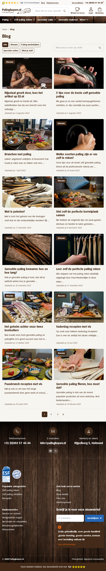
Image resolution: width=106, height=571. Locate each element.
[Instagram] (55, 451)
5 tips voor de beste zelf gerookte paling (78, 94)
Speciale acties (10, 50)
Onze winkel (62, 494)
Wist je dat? (27, 50)
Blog (43, 3)
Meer (82, 19)
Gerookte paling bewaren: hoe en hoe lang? (26, 270)
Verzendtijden (77, 3)
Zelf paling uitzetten (12, 494)
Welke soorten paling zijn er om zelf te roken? (76, 156)
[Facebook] (50, 451)
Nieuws (14, 45)
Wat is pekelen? (15, 211)
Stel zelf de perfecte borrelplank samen (77, 213)
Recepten (6, 498)
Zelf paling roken (23, 19)
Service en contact (11, 513)
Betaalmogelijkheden (12, 525)
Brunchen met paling (18, 154)
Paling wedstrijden (30, 45)
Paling (5, 19)
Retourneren (8, 529)
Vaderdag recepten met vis (73, 326)
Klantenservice (53, 3)
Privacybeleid (77, 559)
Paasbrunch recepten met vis (23, 384)
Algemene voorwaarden (94, 559)
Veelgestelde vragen (12, 517)
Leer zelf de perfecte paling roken (78, 269)
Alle (5, 45)
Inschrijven (93, 518)
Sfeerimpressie (63, 502)
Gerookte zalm (45, 19)
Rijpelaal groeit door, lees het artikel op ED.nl (24, 94)
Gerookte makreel (68, 19)
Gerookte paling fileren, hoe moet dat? (78, 385)
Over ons (60, 498)
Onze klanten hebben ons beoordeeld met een (46, 566)
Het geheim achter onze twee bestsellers (24, 328)
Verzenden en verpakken (14, 521)
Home (4, 29)
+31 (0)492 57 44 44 (94, 3)
